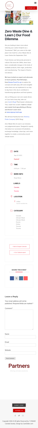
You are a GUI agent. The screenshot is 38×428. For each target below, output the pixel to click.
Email (7, 342)
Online (18, 224)
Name (7, 334)
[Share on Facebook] (12, 278)
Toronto (18, 226)
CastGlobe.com (28, 424)
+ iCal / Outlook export (19, 252)
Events (18, 222)
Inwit (9, 102)
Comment (9, 308)
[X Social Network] (16, 278)
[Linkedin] (21, 278)
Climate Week (20, 218)
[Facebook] (15, 415)
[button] (35, 2)
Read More (17, 178)
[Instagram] (23, 415)
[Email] (26, 278)
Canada (18, 216)
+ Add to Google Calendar (19, 246)
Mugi (14, 102)
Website (8, 350)
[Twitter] (19, 415)
